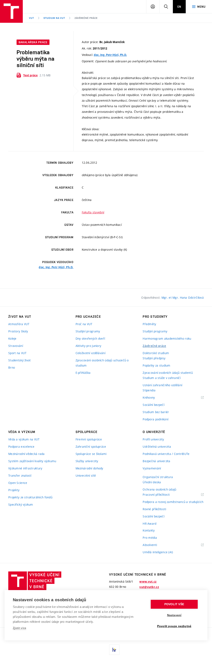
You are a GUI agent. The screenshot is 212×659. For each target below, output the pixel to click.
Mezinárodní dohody (89, 468)
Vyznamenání (152, 468)
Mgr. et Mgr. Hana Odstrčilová (182, 297)
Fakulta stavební (93, 212)
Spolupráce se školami (91, 454)
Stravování (15, 346)
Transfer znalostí (19, 475)
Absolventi (155, 545)
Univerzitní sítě (86, 475)
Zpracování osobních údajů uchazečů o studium (102, 362)
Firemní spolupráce (89, 439)
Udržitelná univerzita (157, 447)
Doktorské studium (156, 353)
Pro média (150, 538)
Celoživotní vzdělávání (90, 353)
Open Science (17, 483)
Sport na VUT (17, 353)
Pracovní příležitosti (161, 494)
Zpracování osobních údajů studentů (168, 373)
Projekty (13, 490)
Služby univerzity (87, 461)
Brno (11, 367)
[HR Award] (114, 650)
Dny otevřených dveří (90, 338)
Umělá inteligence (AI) (158, 552)
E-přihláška (83, 373)
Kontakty (149, 530)
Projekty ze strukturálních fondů (30, 497)
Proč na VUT (84, 324)
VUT (31, 18)
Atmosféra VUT (19, 324)
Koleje (12, 338)
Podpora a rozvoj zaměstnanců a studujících (173, 502)
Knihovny (154, 397)
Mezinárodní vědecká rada (26, 454)
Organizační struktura (158, 477)
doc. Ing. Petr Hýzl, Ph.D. (110, 55)
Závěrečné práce (86, 18)
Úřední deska (152, 482)
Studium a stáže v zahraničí (162, 378)
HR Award (149, 524)
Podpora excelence (21, 447)
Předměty (149, 324)
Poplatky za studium (156, 365)
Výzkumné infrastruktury (25, 468)
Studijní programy (88, 331)
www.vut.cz (148, 581)
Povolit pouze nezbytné (174, 626)
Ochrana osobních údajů (159, 489)
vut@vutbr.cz (149, 587)
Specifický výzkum (20, 504)
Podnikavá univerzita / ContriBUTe (166, 454)
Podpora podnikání (155, 419)
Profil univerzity (153, 439)
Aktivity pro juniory (88, 346)
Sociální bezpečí (153, 405)
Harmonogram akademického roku (167, 338)
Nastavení (174, 615)
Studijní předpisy (154, 358)
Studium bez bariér (156, 412)
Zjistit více (19, 628)
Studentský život (19, 360)
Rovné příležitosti (154, 509)
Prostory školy (18, 331)
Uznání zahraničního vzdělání (162, 385)
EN (179, 6)
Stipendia (149, 390)
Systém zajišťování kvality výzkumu (32, 461)
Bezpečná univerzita (156, 461)
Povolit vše (174, 604)
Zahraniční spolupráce (91, 447)
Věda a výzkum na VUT (24, 439)
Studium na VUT (54, 18)
